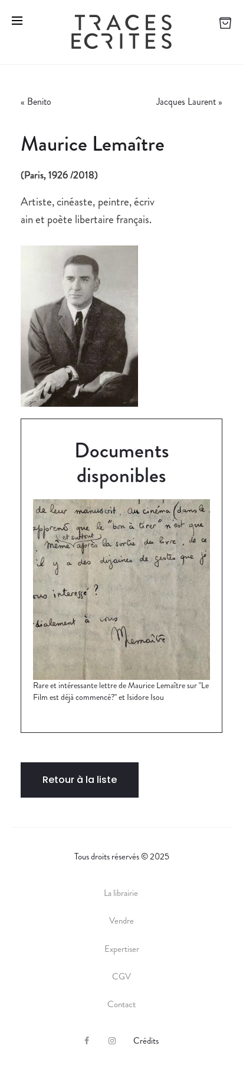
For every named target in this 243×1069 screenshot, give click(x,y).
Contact (121, 1004)
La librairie (122, 893)
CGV (121, 976)
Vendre (121, 920)
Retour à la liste (79, 779)
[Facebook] (86, 1041)
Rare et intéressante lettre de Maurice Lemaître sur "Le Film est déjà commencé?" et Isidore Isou (121, 691)
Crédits (146, 1040)
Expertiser (121, 948)
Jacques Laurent (186, 101)
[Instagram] (112, 1041)
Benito (40, 101)
